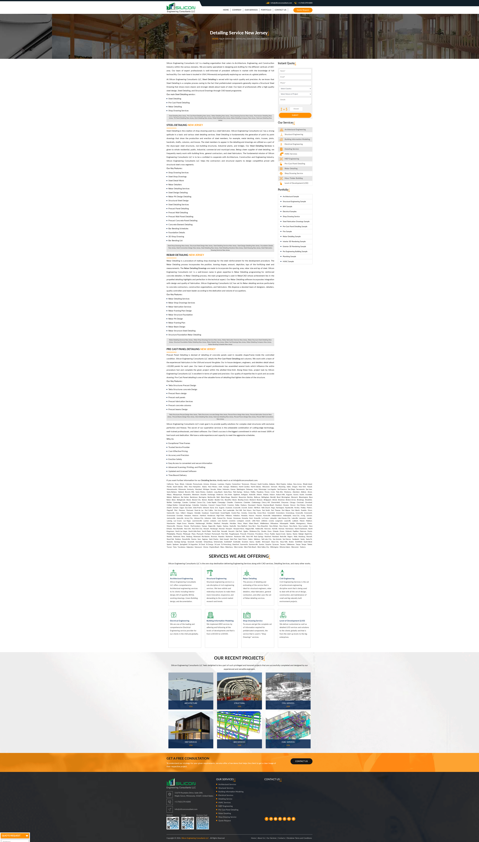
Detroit (309, 505)
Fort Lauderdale (228, 510)
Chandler (230, 502)
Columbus (203, 505)
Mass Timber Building (294, 178)
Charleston (238, 502)
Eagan (182, 508)
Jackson (309, 515)
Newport (229, 529)
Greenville (299, 513)
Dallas (237, 505)
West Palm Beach (250, 547)
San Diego (291, 489)
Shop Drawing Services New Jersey (241, 116)
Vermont (274, 487)
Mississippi (262, 489)
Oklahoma (234, 487)
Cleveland (308, 502)
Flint (175, 510)
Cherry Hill (266, 502)
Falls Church (265, 508)
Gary (177, 513)
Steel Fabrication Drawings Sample (296, 221)
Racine (295, 534)
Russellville (186, 539)
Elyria (212, 508)
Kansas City (221, 518)
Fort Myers (247, 510)
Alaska (204, 487)
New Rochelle (178, 529)
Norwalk (224, 531)
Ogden (245, 531)
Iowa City (296, 515)
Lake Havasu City (284, 518)
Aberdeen (296, 492)
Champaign (221, 502)
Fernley (297, 508)
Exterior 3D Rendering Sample (294, 246)
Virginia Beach (214, 547)
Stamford (235, 544)
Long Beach (218, 492)
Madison (309, 521)
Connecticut (236, 484)
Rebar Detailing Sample (292, 236)
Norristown (289, 529)
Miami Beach (253, 523)
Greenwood (171, 515)
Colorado (188, 484)
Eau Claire (188, 508)
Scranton (245, 542)
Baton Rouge (225, 497)
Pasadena (260, 492)
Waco (222, 547)
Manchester (171, 523)
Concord (211, 505)
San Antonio (277, 539)
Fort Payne (257, 510)
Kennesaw (237, 518)
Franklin (303, 510)
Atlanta (265, 495)
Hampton (187, 515)
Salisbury (257, 539)
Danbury (244, 505)
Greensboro (280, 513)
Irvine (273, 492)
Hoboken (236, 515)
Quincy (289, 534)
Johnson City (198, 518)
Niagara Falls (249, 529)
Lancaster (302, 518)
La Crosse (265, 518)
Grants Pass (235, 513)
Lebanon (213, 521)
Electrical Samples (290, 211)
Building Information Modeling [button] (297, 139)
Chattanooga (256, 502)
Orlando (275, 531)
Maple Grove (182, 523)
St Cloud (202, 544)
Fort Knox (218, 510)
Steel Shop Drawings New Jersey (178, 245)
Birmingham (286, 497)
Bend (278, 497)
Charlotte (247, 502)
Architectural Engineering (295, 130)
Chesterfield (275, 502)
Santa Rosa (228, 492)
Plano (193, 534)
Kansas (233, 489)
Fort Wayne (286, 510)
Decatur (286, 505)
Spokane (176, 544)
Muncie (186, 526)
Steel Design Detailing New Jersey (249, 245)
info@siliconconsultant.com (281, 3)
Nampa (204, 526)
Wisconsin (266, 487)
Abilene (303, 492)
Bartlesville (211, 497)
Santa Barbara (172, 492)
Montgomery (301, 523)
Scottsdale (236, 542)
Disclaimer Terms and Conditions (299, 838)
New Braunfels (262, 526)
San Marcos (287, 539)
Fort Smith (266, 510)
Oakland (181, 492)
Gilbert (183, 513)
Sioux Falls (284, 542)
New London (303, 526)
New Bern (252, 526)
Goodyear (205, 513)
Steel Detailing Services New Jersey (225, 245)
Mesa (239, 523)
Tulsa (175, 547)
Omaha (263, 531)
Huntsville (266, 515)
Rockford (268, 536)
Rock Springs (258, 536)
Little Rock (256, 521)
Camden (185, 502)
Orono (282, 531)
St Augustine (193, 544)
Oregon (294, 487)
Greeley (244, 513)
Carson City (201, 502)
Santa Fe (309, 539)
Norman (281, 529)
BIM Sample (287, 206)
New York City (197, 529)
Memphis (225, 523)
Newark (206, 529)
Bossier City (196, 500)
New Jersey (297, 484)
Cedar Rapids (211, 502)
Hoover (251, 515)
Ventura (246, 492)
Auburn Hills (280, 495)
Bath (218, 497)
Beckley (250, 497)
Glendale (197, 513)
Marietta (191, 523)
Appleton (236, 495)
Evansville (236, 508)
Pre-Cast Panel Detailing (295, 164)
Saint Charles (213, 539)
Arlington (244, 495)
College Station (172, 505)
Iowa (255, 489)
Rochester (229, 536)
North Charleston (301, 529)
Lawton (206, 521)
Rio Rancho (206, 536)
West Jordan (238, 547)
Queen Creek (280, 534)
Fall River (257, 508)
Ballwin (169, 497)
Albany (169, 495)
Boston (204, 500)
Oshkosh (288, 531)
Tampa (298, 544)
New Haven (283, 526)
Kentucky (190, 489)
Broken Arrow (291, 500)
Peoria (309, 531)
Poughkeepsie (234, 534)
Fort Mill (239, 510)
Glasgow (190, 513)
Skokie (291, 542)
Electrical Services (225, 795)
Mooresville (171, 526)
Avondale (308, 495)
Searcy (251, 542)
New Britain (273, 526)
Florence (182, 510)
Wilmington (274, 547)
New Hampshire (195, 487)
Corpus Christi (221, 505)
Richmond (196, 536)
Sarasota (170, 542)
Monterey (287, 492)
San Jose (309, 489)
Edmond (206, 508)
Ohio (185, 487)
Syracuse (275, 544)
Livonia (271, 521)
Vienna (205, 547)
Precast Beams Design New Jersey (183, 417)
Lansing (169, 521)
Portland (208, 534)
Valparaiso (189, 547)
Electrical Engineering (294, 144)
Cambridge (177, 502)
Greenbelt (271, 513)
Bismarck (294, 497)
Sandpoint (295, 539)
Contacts (281, 838)
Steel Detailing (185, 125)
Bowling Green (243, 500)
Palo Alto (279, 492)
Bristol (274, 500)
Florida (169, 487)
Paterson (303, 531)
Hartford (203, 515)
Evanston (229, 508)
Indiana (289, 484)
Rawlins (169, 536)
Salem (250, 539)
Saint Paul (233, 539)
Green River (261, 513)
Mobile (292, 523)
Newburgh (214, 529)
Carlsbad (192, 502)
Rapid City (308, 534)
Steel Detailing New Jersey (177, 116)
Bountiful (228, 500)
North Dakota (256, 487)
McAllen (209, 523)
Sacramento (300, 489)
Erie (216, 508)
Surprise (268, 544)
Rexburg (189, 536)
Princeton (250, 534)
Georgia (226, 487)
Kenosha (245, 518)
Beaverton (242, 497)
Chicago (292, 502)
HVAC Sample (288, 261)
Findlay (303, 508)
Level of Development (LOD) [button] (296, 183)
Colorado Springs (185, 505)
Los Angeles (272, 489)
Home (215, 39)
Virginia (228, 484)
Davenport (252, 505)
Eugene (221, 508)
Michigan (206, 489)
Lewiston (232, 521)
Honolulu (244, 515)
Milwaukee (274, 523)
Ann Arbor (228, 495)
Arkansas (213, 484)
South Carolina (263, 484)
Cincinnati (300, 502)
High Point (220, 515)
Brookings (300, 500)
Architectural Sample (291, 196)
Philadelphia (171, 534)
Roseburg (302, 536)
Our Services (271, 838)
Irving (303, 515)
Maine (219, 489)
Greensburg (290, 513)
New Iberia (293, 526)
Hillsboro (229, 515)
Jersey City (188, 518)
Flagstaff (170, 510)
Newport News (238, 529)
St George (209, 544)
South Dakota (178, 487)
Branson (259, 500)
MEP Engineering (292, 159)
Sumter (261, 544)
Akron (310, 492)
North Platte (206, 531)
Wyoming (282, 487)
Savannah (191, 542)
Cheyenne (284, 502)
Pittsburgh (186, 534)
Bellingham (265, 497)
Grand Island (214, 513)
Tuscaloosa (181, 547)
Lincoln (247, 521)
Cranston (230, 505)
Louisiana (221, 484)
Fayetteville (289, 508)
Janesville (180, 518)
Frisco (310, 510)
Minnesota (182, 489)
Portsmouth (216, 534)
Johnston (207, 518)
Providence (259, 534)
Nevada (213, 489)
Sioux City (275, 542)
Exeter (250, 508)
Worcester (295, 547)
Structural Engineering (294, 134)
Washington (241, 489)
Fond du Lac (199, 510)
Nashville (233, 526)
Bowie (234, 500)
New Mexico (212, 487)
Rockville (283, 536)
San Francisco (282, 489)
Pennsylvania (197, 484)
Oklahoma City (254, 531)
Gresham (180, 515)
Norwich (231, 531)
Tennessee (245, 484)
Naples (219, 526)
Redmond (176, 536)
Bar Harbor (185, 497)
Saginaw (205, 539)
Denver (293, 505)
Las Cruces (178, 521)
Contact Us (301, 761)
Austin (301, 495)
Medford (217, 523)
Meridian (233, 523)
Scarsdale (199, 542)
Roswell (309, 536)
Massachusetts (172, 489)
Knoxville (257, 518)
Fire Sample (287, 231)
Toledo (309, 544)
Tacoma (282, 544)
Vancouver (198, 547)
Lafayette (273, 518)
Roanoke (221, 536)
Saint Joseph (224, 539)
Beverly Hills (189, 492)
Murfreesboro (195, 526)
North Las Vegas (181, 531)
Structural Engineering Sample (294, 201)
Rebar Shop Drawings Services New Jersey (207, 340)
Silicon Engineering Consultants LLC (195, 838)
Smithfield (298, 542)
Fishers (309, 508)
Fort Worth (295, 510)
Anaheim (210, 492)
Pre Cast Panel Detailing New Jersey (199, 116)
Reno (183, 536)
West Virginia (281, 484)
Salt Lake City (266, 539)
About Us (261, 838)
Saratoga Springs (180, 542)
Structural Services (226, 788)
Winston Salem (285, 547)
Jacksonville (171, 518)
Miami (245, 523)
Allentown (195, 495)
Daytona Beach (268, 505)
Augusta (289, 495)
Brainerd (253, 500)
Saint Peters (242, 539)
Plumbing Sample (289, 256)
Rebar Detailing (185, 255)
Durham (176, 508)
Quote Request (303, 10)
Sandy (302, 539)
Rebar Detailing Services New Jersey (181, 340)
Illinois (182, 484)
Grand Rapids (225, 513)
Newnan (222, 529)
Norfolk (274, 529)
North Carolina (244, 487)
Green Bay (252, 513)
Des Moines (301, 505)
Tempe (303, 544)
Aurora (295, 495)
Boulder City (219, 500)
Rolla (295, 536)
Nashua (225, 526)
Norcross (267, 529)
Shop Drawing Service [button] (294, 173)
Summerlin (244, 544)
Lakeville (295, 518)
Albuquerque (177, 495)
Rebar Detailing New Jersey (220, 116)
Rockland (275, 536)
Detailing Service (292, 149)
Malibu (253, 492)
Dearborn (278, 505)
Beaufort (234, 497)
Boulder (211, 500)
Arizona (206, 484)
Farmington (280, 508)
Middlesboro (264, 523)
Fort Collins (209, 510)
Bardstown (194, 497)
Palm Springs (237, 492)
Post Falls (224, 534)
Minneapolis (284, 523)
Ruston (193, 539)
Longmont (279, 521)
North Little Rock (194, 531)
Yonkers (303, 547)
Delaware (249, 489)
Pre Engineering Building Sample (295, 251)
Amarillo (203, 495)
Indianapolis (287, 515)
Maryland (198, 489)
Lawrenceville (197, 521)
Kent (251, 518)
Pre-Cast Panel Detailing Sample (295, 226)
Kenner (229, 518)
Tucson (169, 547)
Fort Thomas (275, 510)
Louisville (287, 521)
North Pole (216, 531)
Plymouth (200, 534)
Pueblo (272, 534)
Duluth (169, 508)
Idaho (289, 487)
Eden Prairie (197, 508)
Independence (277, 515)
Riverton (214, 536)
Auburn (272, 495)
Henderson (211, 515)
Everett (244, 508)
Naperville (211, 526)
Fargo (273, 508)
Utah (220, 487)
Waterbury (229, 547)
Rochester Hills (239, 536)
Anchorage (211, 495)
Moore (309, 523)
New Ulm (187, 529)
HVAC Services (291, 154)
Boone (188, 500)
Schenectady (218, 542)
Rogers (290, 536)
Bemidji (273, 497)
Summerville (253, 544)
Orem (269, 531)
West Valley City (263, 547)
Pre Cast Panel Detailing (191, 349)
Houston (259, 515)
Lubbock (295, 521)
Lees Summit (222, 521)
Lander (309, 518)
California (170, 484)
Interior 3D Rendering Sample (294, 241)
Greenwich (308, 513)
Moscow (179, 526)
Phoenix (179, 534)
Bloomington (303, 497)
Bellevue (257, 497)
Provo (267, 534)
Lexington (240, 521)
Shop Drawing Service (291, 216)
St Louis (217, 544)
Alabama (272, 484)
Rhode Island (307, 484)
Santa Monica (200, 492)
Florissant (189, 510)
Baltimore (176, 497)
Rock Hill (249, 536)
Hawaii (309, 487)
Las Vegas (187, 521)
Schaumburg (208, 542)
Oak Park (239, 531)
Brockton (281, 500)
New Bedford (242, 526)
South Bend (308, 542)
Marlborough (200, 523)
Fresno (267, 492)
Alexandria (187, 495)
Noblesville (259, 529)
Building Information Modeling (230, 792)
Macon (302, 521)
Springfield (183, 544)
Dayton (259, 505)
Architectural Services (227, 784)
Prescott (243, 534)
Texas (177, 484)
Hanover (195, 515)
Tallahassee (291, 544)
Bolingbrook (181, 500)
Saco (199, 539)
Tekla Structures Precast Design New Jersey (183, 414)
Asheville (252, 495)
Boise (174, 500)
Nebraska (226, 489)
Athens (259, 495)
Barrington (202, 497)
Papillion (296, 531)
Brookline (308, 500)
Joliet (214, 518)
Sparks (169, 544)
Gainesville (171, 513)
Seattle (258, 542)
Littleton (264, 521)
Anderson (219, 495)
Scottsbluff (228, 542)
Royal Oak (170, 539)
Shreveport (266, 542)
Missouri (253, 484)
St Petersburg (226, 544)
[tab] (295, 129)
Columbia (195, 505)
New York (302, 487)
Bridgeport (267, 500)
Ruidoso (178, 539)
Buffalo (169, 502)
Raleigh (301, 534)
